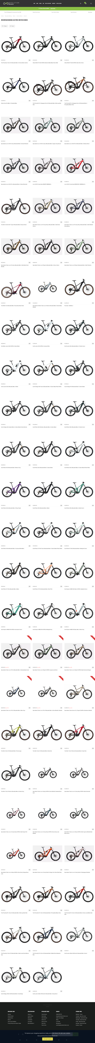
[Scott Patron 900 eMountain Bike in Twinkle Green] (79, 408)
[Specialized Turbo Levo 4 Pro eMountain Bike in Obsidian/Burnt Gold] (16, 651)
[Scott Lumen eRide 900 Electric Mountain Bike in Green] (79, 934)
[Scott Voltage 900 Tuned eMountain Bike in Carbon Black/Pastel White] (47, 368)
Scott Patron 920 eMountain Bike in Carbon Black (43, 467)
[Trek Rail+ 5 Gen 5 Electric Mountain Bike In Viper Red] (79, 732)
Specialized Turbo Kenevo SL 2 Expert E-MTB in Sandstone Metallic (78, 710)
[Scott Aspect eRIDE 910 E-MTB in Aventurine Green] (16, 611)
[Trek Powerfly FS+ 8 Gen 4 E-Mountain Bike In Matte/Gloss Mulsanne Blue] (47, 934)
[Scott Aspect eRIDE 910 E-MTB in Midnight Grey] (47, 611)
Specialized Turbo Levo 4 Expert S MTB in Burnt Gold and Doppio (77, 670)
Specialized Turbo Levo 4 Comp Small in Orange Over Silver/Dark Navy (47, 872)
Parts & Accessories (48, 3)
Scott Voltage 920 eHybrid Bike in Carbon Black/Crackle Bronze (14, 427)
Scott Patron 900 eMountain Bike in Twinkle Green (74, 427)
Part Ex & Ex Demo (58, 3)
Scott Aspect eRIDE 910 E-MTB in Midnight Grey (42, 629)
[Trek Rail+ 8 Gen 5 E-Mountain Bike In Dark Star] (47, 732)
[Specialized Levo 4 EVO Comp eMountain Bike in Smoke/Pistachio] (16, 125)
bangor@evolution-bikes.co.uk (62, 1016)
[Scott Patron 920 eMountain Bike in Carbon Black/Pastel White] (79, 449)
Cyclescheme (10, 1017)
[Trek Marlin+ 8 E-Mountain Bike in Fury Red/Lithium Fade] (16, 287)
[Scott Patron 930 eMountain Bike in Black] (47, 489)
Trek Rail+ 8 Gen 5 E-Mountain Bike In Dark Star (42, 751)
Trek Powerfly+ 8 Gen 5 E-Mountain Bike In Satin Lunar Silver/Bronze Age (15, 954)
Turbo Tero (44, 1023)
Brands (40, 3)
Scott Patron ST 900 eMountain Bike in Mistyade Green (75, 548)
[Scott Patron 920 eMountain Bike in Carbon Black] (47, 449)
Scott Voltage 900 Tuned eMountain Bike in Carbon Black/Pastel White (47, 386)
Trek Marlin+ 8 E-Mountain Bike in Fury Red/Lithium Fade (12, 305)
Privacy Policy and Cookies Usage (14, 1023)
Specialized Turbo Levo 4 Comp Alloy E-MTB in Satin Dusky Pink (14, 831)
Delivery (9, 1014)
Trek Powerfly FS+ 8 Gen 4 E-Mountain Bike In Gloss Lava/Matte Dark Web (78, 913)
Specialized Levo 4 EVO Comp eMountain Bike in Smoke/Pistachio (14, 143)
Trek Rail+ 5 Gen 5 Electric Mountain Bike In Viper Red (75, 751)
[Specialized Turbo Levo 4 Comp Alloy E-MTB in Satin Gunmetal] (79, 773)
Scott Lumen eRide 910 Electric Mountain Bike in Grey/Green (45, 993)
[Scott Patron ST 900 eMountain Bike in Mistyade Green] (79, 530)
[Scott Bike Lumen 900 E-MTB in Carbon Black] (16, 327)
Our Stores (30, 1021)
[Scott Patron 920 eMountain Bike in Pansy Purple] (16, 489)
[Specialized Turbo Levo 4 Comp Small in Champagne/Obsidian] (79, 853)
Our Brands (30, 1019)
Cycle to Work (30, 1016)
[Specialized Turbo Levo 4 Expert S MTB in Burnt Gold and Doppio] (79, 651)
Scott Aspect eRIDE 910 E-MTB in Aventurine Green (11, 629)
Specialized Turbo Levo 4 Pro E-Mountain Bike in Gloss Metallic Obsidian (47, 710)
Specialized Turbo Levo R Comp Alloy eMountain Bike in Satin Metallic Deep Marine (78, 225)
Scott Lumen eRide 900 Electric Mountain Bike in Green (75, 953)
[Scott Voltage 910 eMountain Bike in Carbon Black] (79, 368)
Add (29, 60)
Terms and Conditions (12, 1021)
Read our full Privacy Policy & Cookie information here (48, 1035)
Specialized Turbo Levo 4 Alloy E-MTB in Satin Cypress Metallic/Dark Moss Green (78, 832)
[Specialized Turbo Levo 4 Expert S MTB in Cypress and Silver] (47, 651)
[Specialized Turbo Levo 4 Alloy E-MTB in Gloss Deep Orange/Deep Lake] (16, 853)
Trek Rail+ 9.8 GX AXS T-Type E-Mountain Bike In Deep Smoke (14, 224)
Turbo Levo (44, 1019)
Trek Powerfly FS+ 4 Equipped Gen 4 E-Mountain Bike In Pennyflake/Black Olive (75, 104)
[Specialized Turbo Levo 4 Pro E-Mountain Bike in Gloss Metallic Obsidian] (47, 692)
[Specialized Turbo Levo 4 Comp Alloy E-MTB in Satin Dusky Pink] (16, 813)
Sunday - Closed (79, 1025)
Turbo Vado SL (44, 1017)
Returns (9, 1019)
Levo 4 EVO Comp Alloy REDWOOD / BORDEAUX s (74, 184)
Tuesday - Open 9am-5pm (81, 1016)
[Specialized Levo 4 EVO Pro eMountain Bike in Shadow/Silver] (79, 125)
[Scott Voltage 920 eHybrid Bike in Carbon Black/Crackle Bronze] (16, 408)
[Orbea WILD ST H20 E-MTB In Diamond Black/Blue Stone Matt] (47, 44)
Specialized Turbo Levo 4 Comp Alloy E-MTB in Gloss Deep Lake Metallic (46, 832)
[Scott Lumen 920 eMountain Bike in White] (16, 368)
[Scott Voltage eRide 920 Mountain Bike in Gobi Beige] (16, 975)
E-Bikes (37, 3)
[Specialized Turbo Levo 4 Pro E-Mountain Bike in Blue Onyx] (16, 692)
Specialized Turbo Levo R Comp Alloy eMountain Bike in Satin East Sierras (46, 225)
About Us (29, 1014)
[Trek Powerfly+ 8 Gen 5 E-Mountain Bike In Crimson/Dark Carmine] (16, 44)
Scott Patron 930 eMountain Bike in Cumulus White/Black (12, 548)
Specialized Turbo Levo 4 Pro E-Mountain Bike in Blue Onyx (13, 710)
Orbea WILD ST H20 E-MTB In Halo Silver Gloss (74, 62)
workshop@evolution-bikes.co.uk (62, 1025)
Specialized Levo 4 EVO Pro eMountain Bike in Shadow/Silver (77, 143)
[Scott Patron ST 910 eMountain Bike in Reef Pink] (47, 570)
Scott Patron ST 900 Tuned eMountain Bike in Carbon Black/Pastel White (47, 548)
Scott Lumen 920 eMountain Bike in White (9, 386)
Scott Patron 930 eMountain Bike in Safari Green (74, 508)
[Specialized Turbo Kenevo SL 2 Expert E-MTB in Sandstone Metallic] (79, 692)
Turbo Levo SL (44, 1021)
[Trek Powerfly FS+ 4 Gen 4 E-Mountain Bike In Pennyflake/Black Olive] (47, 894)
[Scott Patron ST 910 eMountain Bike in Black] (16, 570)
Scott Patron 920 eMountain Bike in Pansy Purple (11, 508)
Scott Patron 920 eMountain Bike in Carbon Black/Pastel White (77, 467)
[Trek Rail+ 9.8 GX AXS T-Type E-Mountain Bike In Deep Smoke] (16, 206)
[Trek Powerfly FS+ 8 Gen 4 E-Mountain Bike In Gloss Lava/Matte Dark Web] (79, 894)
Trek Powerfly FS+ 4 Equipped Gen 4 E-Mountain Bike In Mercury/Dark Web (47, 104)
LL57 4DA (58, 1021)
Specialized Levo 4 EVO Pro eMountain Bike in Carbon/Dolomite (14, 184)
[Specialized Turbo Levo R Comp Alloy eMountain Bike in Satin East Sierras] (47, 206)
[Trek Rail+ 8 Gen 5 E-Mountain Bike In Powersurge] (16, 732)
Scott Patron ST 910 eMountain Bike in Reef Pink (42, 589)
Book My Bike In (31, 1023)
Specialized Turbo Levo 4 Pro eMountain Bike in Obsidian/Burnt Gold (15, 670)
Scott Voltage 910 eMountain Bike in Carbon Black (74, 386)
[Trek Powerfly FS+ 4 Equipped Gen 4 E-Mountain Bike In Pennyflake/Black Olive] (79, 84)
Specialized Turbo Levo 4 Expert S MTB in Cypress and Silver (45, 670)
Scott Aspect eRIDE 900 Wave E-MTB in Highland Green (75, 589)
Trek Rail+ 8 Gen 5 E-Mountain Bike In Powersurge (11, 751)
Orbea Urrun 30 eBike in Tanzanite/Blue (9, 103)
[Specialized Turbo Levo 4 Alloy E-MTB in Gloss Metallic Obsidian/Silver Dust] (47, 773)
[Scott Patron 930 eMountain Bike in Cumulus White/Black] (16, 530)
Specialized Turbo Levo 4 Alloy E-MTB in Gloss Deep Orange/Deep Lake (14, 873)
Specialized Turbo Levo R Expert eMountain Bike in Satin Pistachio (77, 265)
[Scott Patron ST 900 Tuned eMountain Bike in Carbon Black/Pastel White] (47, 530)
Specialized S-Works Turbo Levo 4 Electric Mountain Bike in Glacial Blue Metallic (47, 306)
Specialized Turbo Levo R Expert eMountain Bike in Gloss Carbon (46, 265)
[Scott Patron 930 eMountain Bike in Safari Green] (79, 489)
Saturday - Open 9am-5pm (81, 1023)
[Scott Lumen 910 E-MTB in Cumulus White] (47, 327)
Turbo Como (44, 1025)
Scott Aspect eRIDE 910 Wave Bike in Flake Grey (74, 629)
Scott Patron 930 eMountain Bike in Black (41, 508)
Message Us (58, 1023)
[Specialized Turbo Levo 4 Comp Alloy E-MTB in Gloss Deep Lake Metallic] (47, 813)
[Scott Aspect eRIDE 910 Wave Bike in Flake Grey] (79, 611)
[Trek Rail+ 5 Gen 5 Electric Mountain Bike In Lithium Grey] (16, 773)
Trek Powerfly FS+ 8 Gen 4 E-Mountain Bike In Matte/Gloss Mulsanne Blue (47, 954)
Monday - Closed (79, 1014)
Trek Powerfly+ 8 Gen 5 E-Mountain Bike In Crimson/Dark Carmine (14, 62)
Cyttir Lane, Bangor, (60, 1017)
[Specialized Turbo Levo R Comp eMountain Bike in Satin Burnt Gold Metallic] (16, 246)
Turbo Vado (44, 1016)
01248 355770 (59, 1014)
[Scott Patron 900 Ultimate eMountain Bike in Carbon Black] (47, 408)
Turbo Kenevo (44, 1014)
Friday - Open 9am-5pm (80, 1021)
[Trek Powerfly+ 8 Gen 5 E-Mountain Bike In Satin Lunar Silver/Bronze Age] (16, 934)
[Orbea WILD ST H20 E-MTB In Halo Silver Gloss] (79, 44)
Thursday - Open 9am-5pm (81, 1019)
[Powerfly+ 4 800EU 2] (79, 287)
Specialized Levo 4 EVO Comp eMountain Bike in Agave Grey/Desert (47, 143)
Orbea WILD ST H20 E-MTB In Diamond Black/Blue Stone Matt (45, 62)
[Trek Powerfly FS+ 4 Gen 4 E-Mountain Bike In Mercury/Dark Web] (16, 894)
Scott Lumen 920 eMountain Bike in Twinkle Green (74, 346)
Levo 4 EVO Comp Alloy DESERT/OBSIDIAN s (42, 184)
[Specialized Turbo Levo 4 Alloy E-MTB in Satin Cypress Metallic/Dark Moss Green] (79, 813)
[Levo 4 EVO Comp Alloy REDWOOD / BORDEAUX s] (79, 165)
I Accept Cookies (47, 1039)
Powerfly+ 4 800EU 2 (68, 305)
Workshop (53, 3)
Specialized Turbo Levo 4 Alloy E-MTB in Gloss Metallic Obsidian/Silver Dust (47, 792)
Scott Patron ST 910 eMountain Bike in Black (10, 589)
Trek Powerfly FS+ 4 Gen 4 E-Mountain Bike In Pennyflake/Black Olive (47, 912)
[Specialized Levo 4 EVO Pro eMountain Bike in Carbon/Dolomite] (16, 165)
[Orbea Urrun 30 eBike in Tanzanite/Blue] (16, 84)
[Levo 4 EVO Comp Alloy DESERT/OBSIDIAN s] (47, 165)
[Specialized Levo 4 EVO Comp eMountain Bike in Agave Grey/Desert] (47, 125)
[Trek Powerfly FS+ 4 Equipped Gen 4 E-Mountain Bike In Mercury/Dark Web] (47, 84)
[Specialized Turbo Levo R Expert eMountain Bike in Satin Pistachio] (79, 246)
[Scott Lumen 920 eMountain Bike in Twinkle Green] (79, 327)
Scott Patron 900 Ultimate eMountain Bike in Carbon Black (44, 427)
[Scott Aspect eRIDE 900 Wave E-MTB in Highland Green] (79, 570)
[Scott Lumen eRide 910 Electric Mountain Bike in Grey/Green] (47, 975)
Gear (43, 3)
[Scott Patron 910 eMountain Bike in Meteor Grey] (16, 449)
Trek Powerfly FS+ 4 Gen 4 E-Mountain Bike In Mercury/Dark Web (14, 912)
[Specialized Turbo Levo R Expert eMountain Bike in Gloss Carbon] (47, 246)
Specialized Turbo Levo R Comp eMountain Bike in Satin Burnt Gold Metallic (14, 266)
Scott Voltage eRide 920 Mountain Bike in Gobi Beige (12, 993)
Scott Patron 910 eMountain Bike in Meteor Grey (11, 467)
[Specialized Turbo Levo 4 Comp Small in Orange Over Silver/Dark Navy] (47, 853)
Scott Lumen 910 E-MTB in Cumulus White (41, 346)
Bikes (34, 3)
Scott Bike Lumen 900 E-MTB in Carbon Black (10, 346)
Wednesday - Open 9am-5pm (81, 1017)
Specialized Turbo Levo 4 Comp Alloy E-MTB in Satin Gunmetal (77, 791)
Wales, (57, 1019)
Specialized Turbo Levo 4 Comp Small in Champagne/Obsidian (77, 872)
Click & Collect (10, 1016)
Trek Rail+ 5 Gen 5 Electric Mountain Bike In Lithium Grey (12, 791)
